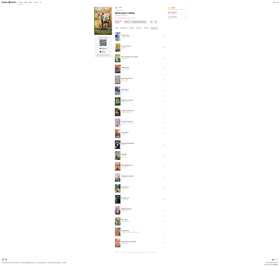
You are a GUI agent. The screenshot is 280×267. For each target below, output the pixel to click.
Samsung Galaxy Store (105, 54)
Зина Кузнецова (124, 188)
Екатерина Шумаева (125, 36)
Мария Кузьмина (125, 101)
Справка (64, 262)
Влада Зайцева (124, 79)
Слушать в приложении (138, 22)
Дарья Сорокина (125, 90)
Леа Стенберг (131, 122)
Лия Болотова (124, 210)
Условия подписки (42, 262)
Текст (116, 7)
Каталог (36, 2)
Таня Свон (123, 177)
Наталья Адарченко (125, 68)
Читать (127, 22)
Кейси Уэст (123, 47)
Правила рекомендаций (54, 262)
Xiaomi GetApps (107, 55)
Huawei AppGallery (99, 55)
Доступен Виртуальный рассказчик (124, 18)
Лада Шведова (124, 243)
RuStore (98, 54)
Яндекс (276, 264)
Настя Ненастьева (125, 221)
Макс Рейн (123, 144)
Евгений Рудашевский (126, 112)
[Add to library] (164, 36)
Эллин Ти (123, 155)
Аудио (25, 2)
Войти (277, 2)
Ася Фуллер (124, 133)
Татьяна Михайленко (134, 232)
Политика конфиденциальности (27, 262)
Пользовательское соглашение (10, 262)
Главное (21, 2)
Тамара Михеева (125, 58)
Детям (30, 2)
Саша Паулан (124, 122)
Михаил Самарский (122, 15)
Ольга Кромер (124, 199)
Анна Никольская (125, 232)
